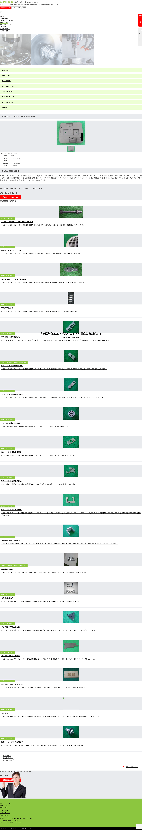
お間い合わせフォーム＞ (11, 197)
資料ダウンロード (5, 25)
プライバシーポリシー (8, 102)
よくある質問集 (6, 81)
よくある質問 (4, 31)
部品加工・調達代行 (8, 760)
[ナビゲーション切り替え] (1, 12)
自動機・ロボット (8, 758)
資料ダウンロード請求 (8, 86)
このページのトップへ (132, 767)
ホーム (2, 16)
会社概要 (24, 7)
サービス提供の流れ (16, 7)
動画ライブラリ (5, 29)
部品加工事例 (4, 22)
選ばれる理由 (4, 18)
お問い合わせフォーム (5, 7)
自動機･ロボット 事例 (6, 20)
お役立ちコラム (5, 27)
